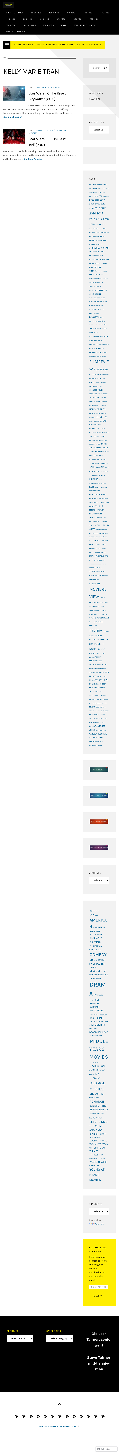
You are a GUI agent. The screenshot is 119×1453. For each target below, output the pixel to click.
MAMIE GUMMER (102, 541)
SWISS (103, 1140)
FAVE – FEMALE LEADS (83, 25)
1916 (94, 185)
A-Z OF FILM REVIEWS (15, 13)
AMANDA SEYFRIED (95, 244)
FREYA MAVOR (101, 382)
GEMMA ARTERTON (95, 386)
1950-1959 (27, 19)
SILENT (94, 1121)
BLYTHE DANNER (94, 263)
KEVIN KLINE (98, 506)
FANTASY (98, 994)
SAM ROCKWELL (101, 676)
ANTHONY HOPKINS (97, 252)
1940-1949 (10, 19)
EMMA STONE (101, 356)
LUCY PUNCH (93, 537)
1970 (103, 189)
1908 (91, 185)
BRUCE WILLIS (94, 275)
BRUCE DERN (102, 271)
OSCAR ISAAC (94, 614)
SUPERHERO (96, 1137)
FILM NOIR (95, 1000)
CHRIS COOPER (95, 294)
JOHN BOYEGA (101, 459)
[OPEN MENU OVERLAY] (6, 45)
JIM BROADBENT (101, 448)
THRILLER (95, 1154)
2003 (101, 196)
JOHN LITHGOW (94, 463)
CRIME (93, 959)
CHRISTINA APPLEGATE (97, 298)
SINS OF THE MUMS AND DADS (99, 1126)
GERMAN (94, 1007)
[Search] (99, 68)
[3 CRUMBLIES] (52, 1415)
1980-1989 (78, 19)
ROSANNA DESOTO (95, 669)
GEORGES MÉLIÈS (96, 390)
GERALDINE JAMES (95, 394)
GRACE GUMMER (100, 398)
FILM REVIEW (101, 369)
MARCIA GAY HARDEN (97, 545)
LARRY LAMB (101, 518)
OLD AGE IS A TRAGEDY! (97, 1073)
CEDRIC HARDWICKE (96, 283)
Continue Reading (12, 117)
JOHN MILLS (104, 463)
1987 (91, 192)
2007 (102, 200)
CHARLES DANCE (95, 286)
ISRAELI (100, 1018)
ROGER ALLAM (102, 665)
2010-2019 (29, 25)
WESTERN (95, 1162)
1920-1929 (87, 13)
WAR (102, 1158)
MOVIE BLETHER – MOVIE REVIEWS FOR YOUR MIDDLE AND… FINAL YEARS (58, 44)
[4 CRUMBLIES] (45, 1415)
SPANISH (94, 1134)
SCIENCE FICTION (99, 1105)
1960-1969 (44, 19)
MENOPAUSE (96, 1035)
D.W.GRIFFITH (94, 317)
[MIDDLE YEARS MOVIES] (81, 1415)
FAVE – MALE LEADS (14, 31)
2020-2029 (47, 25)
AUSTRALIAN (96, 934)
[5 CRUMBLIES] (38, 1415)
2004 (106, 196)
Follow (97, 1296)
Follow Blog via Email (98, 1249)
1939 (105, 185)
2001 (91, 196)
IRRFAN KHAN (102, 417)
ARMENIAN (95, 931)
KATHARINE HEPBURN (97, 495)
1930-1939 (104, 13)
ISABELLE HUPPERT (96, 421)
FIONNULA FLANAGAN (96, 375)
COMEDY (98, 954)
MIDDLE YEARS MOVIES (98, 1049)
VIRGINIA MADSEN (96, 742)
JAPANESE (103, 1021)
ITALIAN (93, 1021)
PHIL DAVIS (93, 622)
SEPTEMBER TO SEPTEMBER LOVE (98, 1113)
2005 (91, 200)
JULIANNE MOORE (102, 472)
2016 (92, 219)
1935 (102, 185)
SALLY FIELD (100, 672)
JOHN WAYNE (96, 467)
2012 (97, 208)
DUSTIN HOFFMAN (96, 348)
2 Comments (61, 130)
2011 (91, 208)
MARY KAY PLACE (95, 560)
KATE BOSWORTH (95, 491)
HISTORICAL (96, 1010)
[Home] (16, 1415)
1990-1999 (95, 19)
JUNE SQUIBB (101, 483)
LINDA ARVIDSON (101, 529)
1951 (99, 189)
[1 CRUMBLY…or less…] (66, 1415)
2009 (97, 204)
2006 (97, 200)
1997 (103, 192)
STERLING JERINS (101, 699)
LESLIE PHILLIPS (99, 525)
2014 (92, 213)
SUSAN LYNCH (101, 707)
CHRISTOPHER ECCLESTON (98, 302)
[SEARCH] (105, 68)
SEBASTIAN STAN (96, 680)
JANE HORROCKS (101, 440)
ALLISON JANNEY (101, 240)
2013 (103, 208)
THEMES (63, 25)
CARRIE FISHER (102, 279)
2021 (103, 224)
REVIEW (95, 630)
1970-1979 (61, 19)
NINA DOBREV (101, 610)
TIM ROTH (99, 718)
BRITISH (95, 942)
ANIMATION (99, 927)
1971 (107, 189)
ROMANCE (97, 1101)
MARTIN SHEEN (100, 552)
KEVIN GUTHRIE (98, 502)
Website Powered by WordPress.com (57, 1426)
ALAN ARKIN (100, 232)
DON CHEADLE (104, 345)
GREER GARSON (94, 402)
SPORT (103, 1134)
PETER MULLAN (103, 618)
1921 (98, 185)
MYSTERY (94, 1066)
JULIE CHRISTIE (94, 475)
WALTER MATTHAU (95, 745)
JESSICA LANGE (94, 444)
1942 (91, 189)
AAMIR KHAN (95, 228)
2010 (103, 204)
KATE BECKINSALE (101, 487)
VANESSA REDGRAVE (98, 734)
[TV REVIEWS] (95, 1415)
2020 (98, 224)
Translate (99, 1224)
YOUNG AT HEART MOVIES (96, 1174)
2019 (92, 224)
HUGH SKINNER (94, 413)
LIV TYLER (105, 533)
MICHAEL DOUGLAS (101, 575)
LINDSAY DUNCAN (95, 533)
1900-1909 (54, 13)
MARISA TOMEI (95, 549)
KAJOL (91, 487)
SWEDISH (94, 1140)
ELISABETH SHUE (96, 352)
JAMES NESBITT (94, 436)
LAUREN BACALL (94, 522)
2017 (99, 219)
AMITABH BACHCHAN (99, 248)
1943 (95, 189)
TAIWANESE (95, 1144)
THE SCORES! (36, 13)
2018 (106, 219)
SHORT (100, 1117)
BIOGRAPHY (96, 938)
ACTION (58, 87)
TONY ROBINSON (100, 730)
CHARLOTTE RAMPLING (98, 290)
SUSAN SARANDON (95, 711)
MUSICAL (94, 1062)
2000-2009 (11, 25)
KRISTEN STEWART (96, 510)
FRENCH (94, 1003)
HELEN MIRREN (97, 409)
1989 (95, 192)
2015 (100, 213)
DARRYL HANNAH (95, 325)
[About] (102, 1415)
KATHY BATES (93, 498)
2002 (96, 196)
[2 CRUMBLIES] (59, 1415)
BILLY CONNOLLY (102, 259)
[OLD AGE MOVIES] (74, 1415)
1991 (99, 192)
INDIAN (104, 1014)
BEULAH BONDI (94, 256)
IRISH (92, 1018)
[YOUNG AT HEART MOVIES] (88, 1415)
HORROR (94, 1014)
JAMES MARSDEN (102, 433)
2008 (92, 203)
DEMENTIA (95, 978)
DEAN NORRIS (102, 329)
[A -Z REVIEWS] (23, 1415)
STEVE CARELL (95, 703)
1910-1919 (71, 13)
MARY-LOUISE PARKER (98, 556)
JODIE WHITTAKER (96, 452)
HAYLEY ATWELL (100, 405)
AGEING (94, 915)
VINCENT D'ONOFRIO (96, 738)
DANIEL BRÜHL (100, 321)
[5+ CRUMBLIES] (30, 1415)
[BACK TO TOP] (59, 1404)
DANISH (94, 967)
